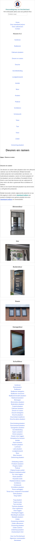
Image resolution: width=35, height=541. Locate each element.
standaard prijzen (6, 199)
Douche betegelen (17, 412)
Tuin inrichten (17, 504)
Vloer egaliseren (17, 508)
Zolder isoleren (17, 527)
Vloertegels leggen (17, 513)
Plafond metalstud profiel (17, 472)
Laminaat (17, 447)
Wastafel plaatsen (17, 517)
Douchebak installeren (17, 417)
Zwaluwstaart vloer (17, 532)
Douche (17, 64)
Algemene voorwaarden (17, 538)
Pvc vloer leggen (17, 474)
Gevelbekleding (17, 71)
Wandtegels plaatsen (17, 515)
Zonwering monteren (17, 521)
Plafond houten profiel (17, 470)
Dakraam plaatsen (17, 52)
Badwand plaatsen (18, 398)
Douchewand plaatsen (17, 425)
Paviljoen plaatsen (17, 464)
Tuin (17, 126)
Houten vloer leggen (17, 436)
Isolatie (17, 83)
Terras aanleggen (17, 489)
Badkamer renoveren (17, 393)
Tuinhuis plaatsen (17, 506)
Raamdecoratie (17, 478)
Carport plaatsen (17, 406)
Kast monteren (17, 442)
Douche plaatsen (17, 415)
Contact (17, 29)
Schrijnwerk (17, 114)
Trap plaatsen (17, 500)
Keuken (17, 95)
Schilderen (17, 108)
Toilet (17, 120)
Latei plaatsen (17, 449)
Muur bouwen (17, 455)
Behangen (17, 400)
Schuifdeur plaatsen (17, 487)
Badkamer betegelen (17, 391)
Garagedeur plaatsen (17, 427)
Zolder (17, 139)
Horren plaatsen (17, 434)
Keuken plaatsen (17, 444)
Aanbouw (17, 40)
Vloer (17, 132)
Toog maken (17, 495)
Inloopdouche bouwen (17, 438)
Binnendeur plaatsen (17, 402)
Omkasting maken (17, 461)
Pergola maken (17, 466)
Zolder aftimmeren (17, 523)
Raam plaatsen (17, 476)
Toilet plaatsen (17, 493)
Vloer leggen (17, 510)
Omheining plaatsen (17, 457)
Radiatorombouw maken (17, 481)
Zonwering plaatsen (17, 145)
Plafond (17, 102)
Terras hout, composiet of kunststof (17, 491)
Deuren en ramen (17, 58)
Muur (17, 89)
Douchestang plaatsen (17, 423)
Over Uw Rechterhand (17, 536)
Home (17, 22)
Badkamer (17, 46)
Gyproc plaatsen (17, 432)
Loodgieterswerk (17, 77)
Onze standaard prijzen (17, 24)
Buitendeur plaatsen (17, 404)
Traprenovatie (17, 502)
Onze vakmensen (17, 26)
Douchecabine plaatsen (17, 419)
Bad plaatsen (17, 387)
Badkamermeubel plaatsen (17, 395)
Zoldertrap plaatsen (17, 530)
